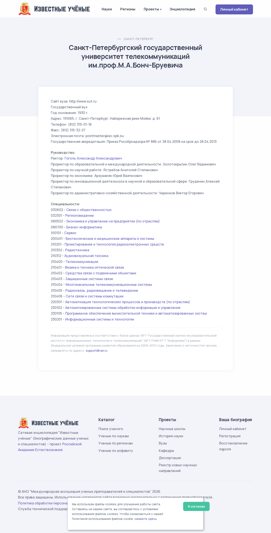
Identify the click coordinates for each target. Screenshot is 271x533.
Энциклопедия (182, 9)
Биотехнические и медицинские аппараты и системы (110, 238)
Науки (107, 9)
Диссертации (170, 457)
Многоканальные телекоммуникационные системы (109, 284)
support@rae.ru (96, 350)
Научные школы (172, 428)
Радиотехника (77, 250)
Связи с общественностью (89, 209)
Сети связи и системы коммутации (94, 296)
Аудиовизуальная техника (86, 255)
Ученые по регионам (115, 443)
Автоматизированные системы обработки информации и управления (122, 307)
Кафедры (166, 450)
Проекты (151, 9)
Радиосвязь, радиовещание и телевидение (101, 290)
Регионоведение (79, 215)
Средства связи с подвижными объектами (100, 273)
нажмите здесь (146, 519)
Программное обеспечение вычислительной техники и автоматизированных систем (136, 313)
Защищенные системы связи (89, 278)
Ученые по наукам (113, 436)
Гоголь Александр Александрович (93, 158)
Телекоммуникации (82, 261)
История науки (171, 436)
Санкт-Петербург (138, 39)
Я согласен (196, 506)
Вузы (163, 443)
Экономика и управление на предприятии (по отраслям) (113, 221)
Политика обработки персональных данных (54, 503)
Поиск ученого (110, 428)
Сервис (70, 232)
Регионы (127, 9)
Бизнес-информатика (84, 227)
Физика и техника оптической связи (94, 267)
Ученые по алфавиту (115, 450)
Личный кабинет (234, 9)
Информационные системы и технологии (99, 319)
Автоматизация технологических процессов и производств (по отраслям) (127, 302)
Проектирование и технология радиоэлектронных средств (114, 244)
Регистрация (230, 436)
